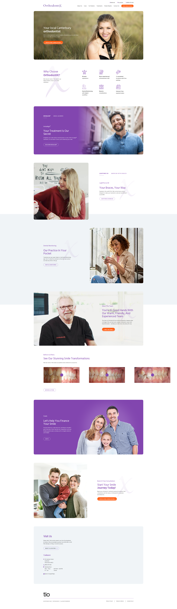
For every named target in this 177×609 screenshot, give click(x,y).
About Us (79, 6)
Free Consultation (127, 6)
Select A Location (50, 548)
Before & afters (49, 390)
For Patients (92, 6)
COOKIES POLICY (130, 601)
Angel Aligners (58, 116)
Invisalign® (47, 116)
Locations (120, 2)
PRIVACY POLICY (109, 601)
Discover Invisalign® (51, 145)
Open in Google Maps (50, 574)
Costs (85, 6)
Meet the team (108, 330)
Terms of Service (120, 601)
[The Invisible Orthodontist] (46, 594)
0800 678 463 (48, 565)
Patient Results (108, 6)
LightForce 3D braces (107, 199)
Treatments (99, 6)
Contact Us (116, 6)
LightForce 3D (103, 174)
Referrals (113, 2)
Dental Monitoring (50, 265)
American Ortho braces (119, 174)
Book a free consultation (53, 43)
